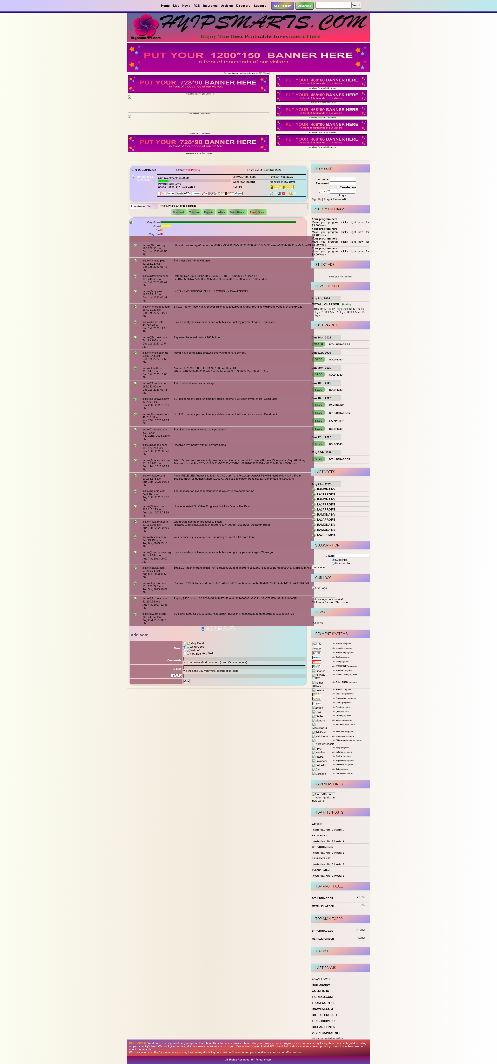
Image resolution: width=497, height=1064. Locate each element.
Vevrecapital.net (326, 1033)
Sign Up (316, 199)
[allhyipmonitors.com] (286, 193)
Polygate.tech (321, 870)
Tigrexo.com (322, 996)
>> (225, 628)
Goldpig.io (335, 359)
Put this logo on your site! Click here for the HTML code (330, 601)
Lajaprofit (336, 421)
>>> (231, 628)
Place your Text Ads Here (340, 277)
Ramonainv (336, 405)
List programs (341, 644)
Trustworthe (323, 1003)
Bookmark (179, 212)
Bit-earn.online (324, 1027)
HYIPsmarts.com (261, 1059)
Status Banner (237, 212)
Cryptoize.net (321, 858)
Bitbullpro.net (324, 1015)
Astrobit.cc (320, 835)
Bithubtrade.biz (339, 344)
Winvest (317, 824)
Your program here (324, 219)
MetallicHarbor (325, 304)
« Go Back (134, 162)
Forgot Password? (335, 199)
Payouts (208, 212)
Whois (221, 212)
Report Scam (257, 212)
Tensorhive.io (323, 1021)
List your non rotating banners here (327, 1038)
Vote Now (194, 212)
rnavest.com (322, 1009)
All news (318, 622)
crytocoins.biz (143, 169)
